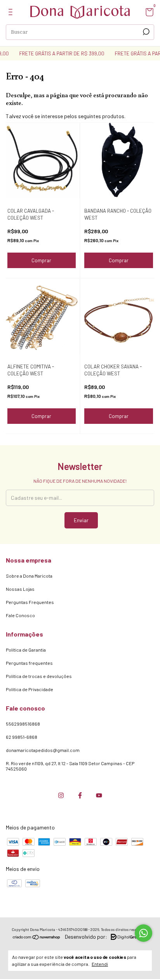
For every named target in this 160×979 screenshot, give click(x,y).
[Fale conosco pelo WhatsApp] (143, 933)
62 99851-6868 (21, 737)
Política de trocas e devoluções (39, 676)
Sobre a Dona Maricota (29, 575)
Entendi (100, 964)
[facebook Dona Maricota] (80, 795)
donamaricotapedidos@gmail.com (43, 750)
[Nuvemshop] (36, 937)
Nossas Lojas (20, 589)
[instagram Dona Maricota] (61, 795)
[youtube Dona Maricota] (99, 795)
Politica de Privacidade (29, 689)
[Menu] (12, 13)
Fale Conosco (20, 615)
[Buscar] (145, 31)
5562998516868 (23, 723)
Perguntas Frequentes (30, 602)
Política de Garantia (26, 649)
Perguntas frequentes (29, 663)
